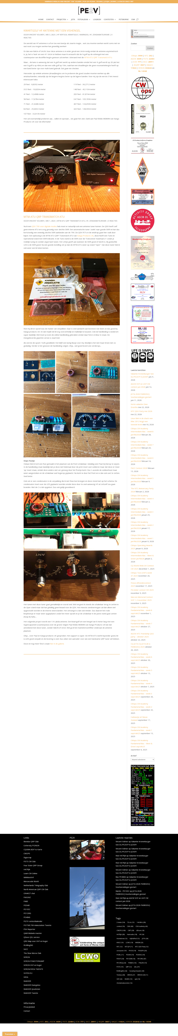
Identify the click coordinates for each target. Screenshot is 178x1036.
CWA (133, 19)
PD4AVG (140, 955)
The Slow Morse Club (32, 953)
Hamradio (84, 34)
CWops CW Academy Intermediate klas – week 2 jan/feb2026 (142, 525)
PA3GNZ (27, 897)
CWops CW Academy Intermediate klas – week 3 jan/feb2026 (142, 511)
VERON (27, 957)
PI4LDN (143, 963)
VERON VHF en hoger (33, 965)
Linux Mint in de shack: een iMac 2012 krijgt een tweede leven (142, 421)
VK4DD (128, 979)
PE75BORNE (124, 19)
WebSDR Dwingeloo (32, 985)
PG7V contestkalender (33, 921)
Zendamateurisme (101, 34)
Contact (50, 19)
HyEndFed (134, 939)
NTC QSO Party (141, 947)
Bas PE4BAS (121, 877)
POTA (120, 967)
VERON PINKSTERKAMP (34, 961)
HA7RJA (27, 869)
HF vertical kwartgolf (67, 34)
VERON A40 (142, 975)
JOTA (73, 19)
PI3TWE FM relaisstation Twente (37, 925)
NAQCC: (118, 1021)
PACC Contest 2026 (139, 468)
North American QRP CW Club (36, 889)
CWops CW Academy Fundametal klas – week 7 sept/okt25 (141, 623)
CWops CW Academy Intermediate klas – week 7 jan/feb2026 (142, 444)
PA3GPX (142, 951)
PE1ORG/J (121, 963)
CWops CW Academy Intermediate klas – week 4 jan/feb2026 (142, 498)
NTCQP (129, 947)
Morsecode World (31, 881)
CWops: (136, 55)
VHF (119, 979)
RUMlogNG (28, 945)
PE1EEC (27, 909)
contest (121, 926)
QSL (137, 967)
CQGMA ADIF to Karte (33, 849)
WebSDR (27, 981)
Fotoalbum (83, 19)
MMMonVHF (29, 877)
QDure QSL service (32, 937)
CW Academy (142, 926)
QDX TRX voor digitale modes (44, 226)
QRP (129, 967)
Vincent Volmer (36, 34)
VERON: (145, 68)
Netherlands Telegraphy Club (36, 885)
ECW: (137, 62)
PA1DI (132, 951)
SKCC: (148, 62)
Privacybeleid (29, 1007)
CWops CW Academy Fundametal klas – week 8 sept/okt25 (141, 610)
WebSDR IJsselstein (32, 989)
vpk (137, 979)
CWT (131, 930)
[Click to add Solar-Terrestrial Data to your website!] (142, 825)
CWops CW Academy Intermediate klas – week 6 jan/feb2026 (142, 458)
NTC (119, 947)
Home (40, 19)
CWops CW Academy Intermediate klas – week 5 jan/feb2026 (142, 478)
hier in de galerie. (57, 643)
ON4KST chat (29, 893)
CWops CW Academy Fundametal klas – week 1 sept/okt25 (141, 730)
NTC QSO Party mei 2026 (141, 411)
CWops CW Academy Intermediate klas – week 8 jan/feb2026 (142, 431)
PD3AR (27, 905)
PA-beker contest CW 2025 (142, 590)
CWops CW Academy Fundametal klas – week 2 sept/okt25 (141, 707)
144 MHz (141, 922)
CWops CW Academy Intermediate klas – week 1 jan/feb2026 (142, 538)
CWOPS (27, 853)
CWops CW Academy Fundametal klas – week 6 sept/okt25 (141, 657)
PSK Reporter (29, 929)
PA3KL (120, 955)
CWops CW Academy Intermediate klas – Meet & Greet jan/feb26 (142, 555)
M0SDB (139, 943)
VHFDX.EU (28, 973)
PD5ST (120, 959)
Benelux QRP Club (31, 841)
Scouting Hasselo (136, 971)
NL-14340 (142, 71)
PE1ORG (27, 913)
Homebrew (122, 939)
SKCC (26, 949)
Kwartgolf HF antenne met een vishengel (52, 30)
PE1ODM (130, 959)
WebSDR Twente (31, 993)
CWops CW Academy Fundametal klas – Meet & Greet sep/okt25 (141, 743)
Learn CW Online (30, 873)
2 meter (121, 922)
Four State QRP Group (33, 865)
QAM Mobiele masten (33, 933)
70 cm (130, 922)
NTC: (148, 55)
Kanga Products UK (85, 235)
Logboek (97, 19)
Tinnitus (121, 975)
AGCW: (136, 59)
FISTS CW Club (30, 861)
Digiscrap (27, 857)
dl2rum (140, 930)
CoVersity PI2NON (31, 845)
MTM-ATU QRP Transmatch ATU (98, 57)
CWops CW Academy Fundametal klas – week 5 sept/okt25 (141, 670)
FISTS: (148, 59)
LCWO (129, 943)
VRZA (26, 977)
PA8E (26, 901)
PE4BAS (27, 917)
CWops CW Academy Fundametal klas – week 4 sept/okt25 (141, 683)
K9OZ (120, 943)
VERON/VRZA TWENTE (33, 969)
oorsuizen (121, 951)
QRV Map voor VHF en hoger (36, 941)
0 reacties (112, 221)
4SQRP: (139, 65)
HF (90, 34)
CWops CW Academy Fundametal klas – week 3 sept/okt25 (141, 693)
